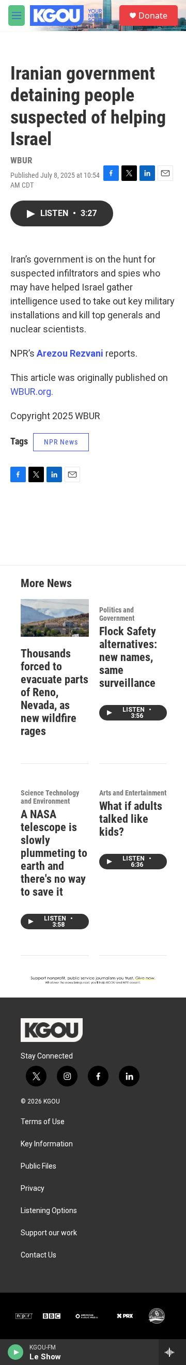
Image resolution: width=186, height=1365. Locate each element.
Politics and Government (116, 614)
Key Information (47, 1144)
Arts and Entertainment (132, 793)
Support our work (49, 1233)
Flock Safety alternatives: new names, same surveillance (128, 657)
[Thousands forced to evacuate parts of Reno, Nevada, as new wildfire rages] (55, 618)
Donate (152, 15)
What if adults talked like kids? (130, 819)
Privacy (32, 1188)
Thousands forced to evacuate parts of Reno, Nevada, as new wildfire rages (54, 692)
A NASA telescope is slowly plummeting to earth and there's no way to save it (54, 853)
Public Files (38, 1166)
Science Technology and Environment (50, 797)
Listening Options (49, 1211)
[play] (15, 1352)
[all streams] (172, 1352)
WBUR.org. (31, 391)
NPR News (61, 442)
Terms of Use (43, 1122)
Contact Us (38, 1255)
